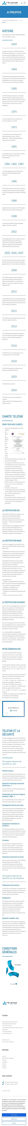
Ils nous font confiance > (8, 1041)
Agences (4, 1066)
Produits (4, 1060)
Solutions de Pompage (7, 1058)
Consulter (12, 984)
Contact (4, 1067)
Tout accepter (14, 1115)
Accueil (4, 1056)
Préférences (14, 1119)
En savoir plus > (6, 1039)
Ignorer (14, 1123)
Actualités (4, 1062)
